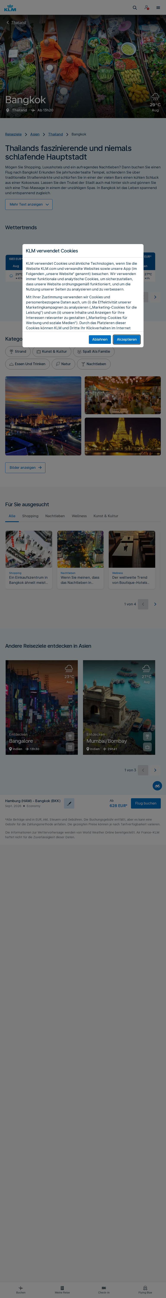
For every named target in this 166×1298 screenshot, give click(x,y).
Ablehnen (99, 339)
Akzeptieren (127, 339)
